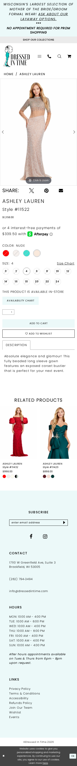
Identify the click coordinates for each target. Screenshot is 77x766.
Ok (73, 756)
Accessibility (18, 698)
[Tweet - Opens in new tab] (31, 190)
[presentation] (18, 432)
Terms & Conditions (24, 694)
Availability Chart (20, 300)
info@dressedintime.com (28, 591)
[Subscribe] (64, 523)
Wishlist (15, 712)
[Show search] (59, 56)
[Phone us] (49, 56)
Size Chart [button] (65, 263)
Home (8, 74)
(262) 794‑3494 (21, 579)
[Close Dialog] (3, 756)
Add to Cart (39, 323)
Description (16, 345)
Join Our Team (20, 708)
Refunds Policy (20, 703)
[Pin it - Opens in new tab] (46, 190)
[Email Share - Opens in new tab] (61, 190)
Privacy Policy (19, 689)
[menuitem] (39, 56)
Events (14, 717)
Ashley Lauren (32, 74)
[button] (39, 56)
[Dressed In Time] (16, 56)
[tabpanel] (38, 132)
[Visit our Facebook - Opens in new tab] (31, 536)
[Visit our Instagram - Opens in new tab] (45, 536)
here (45, 763)
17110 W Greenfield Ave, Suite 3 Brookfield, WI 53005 (32, 565)
